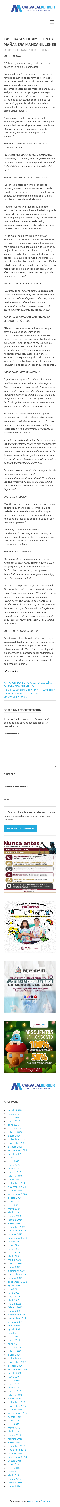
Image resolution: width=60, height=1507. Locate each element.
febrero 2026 (15, 1131)
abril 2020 (13, 1387)
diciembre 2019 (16, 1402)
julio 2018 (13, 1464)
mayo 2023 (14, 1252)
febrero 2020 (15, 1394)
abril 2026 (13, 1124)
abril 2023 (13, 1256)
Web (6, 799)
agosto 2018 (15, 1460)
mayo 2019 (14, 1427)
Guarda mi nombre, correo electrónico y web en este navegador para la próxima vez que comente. (30, 816)
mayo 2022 (14, 1296)
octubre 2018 (15, 1453)
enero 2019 (14, 1442)
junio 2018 (14, 1467)
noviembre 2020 (17, 1361)
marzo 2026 (14, 1128)
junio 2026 (14, 1117)
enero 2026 (14, 1135)
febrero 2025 (15, 1175)
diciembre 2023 (16, 1226)
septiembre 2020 (17, 1369)
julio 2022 (13, 1288)
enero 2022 (14, 1310)
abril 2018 (13, 1475)
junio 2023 (14, 1248)
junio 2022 (14, 1292)
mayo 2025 (14, 1164)
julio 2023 (13, 1245)
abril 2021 (13, 1343)
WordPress (33, 1501)
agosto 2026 (15, 1109)
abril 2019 (13, 1431)
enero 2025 (14, 1179)
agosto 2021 (15, 1329)
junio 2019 (14, 1423)
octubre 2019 (15, 1409)
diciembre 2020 (16, 1358)
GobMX (45, 50)
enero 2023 (14, 1266)
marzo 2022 (14, 1303)
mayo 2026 (14, 1120)
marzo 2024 (14, 1215)
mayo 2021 (14, 1339)
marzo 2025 (14, 1172)
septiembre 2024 (17, 1193)
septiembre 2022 (17, 1281)
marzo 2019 (14, 1434)
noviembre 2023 (17, 1230)
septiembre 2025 (17, 1150)
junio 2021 (14, 1336)
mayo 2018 (14, 1471)
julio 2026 (13, 1113)
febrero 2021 (15, 1350)
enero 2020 (14, 1398)
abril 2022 (13, 1299)
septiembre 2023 (17, 1237)
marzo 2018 (14, 1478)
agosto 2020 (15, 1372)
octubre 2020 (15, 1365)
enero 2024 (14, 1223)
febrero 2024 (15, 1219)
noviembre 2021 (17, 1318)
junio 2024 (14, 1204)
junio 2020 (14, 1380)
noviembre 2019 (17, 1405)
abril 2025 (13, 1168)
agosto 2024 (15, 1197)
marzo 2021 (14, 1347)
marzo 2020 (14, 1391)
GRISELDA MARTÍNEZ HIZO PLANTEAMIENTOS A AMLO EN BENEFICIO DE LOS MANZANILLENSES (30, 693)
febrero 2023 (15, 1263)
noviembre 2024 (17, 1186)
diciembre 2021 (16, 1314)
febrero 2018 (15, 1482)
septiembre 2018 (17, 1456)
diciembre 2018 (16, 1445)
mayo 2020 (14, 1383)
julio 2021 (13, 1332)
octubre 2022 (15, 1277)
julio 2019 (13, 1420)
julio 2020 (13, 1376)
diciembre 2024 (16, 1182)
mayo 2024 (14, 1208)
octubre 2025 (15, 1146)
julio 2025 (13, 1157)
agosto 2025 (15, 1153)
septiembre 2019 (17, 1413)
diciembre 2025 (16, 1139)
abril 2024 (13, 1212)
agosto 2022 (15, 1285)
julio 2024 (13, 1201)
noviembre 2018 (17, 1449)
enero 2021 (14, 1354)
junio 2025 (14, 1161)
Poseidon (45, 1501)
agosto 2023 (15, 1241)
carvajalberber (29, 50)
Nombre (9, 773)
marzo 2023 (14, 1259)
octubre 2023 (15, 1234)
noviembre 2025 (17, 1142)
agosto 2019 (15, 1416)
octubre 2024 (15, 1190)
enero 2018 (14, 1486)
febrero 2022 (15, 1307)
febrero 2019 (15, 1438)
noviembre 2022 (17, 1274)
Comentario (11, 733)
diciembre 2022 (16, 1270)
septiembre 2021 (17, 1325)
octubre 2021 (15, 1321)
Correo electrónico (16, 786)
